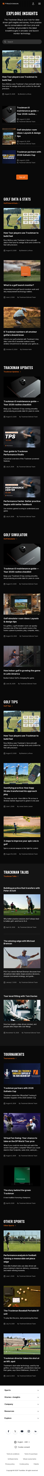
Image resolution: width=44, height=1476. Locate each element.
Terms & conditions (13, 1454)
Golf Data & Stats (11, 203)
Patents (36, 1464)
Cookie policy (24, 1464)
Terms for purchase (30, 1454)
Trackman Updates (11, 372)
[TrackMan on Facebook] (8, 1431)
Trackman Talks (10, 876)
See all (22, 177)
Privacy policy (10, 1464)
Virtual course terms (29, 1459)
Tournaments (9, 1058)
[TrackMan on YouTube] (22, 1431)
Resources (9, 1411)
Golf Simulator (9, 539)
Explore (8, 1418)
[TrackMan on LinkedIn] (35, 1431)
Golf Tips (7, 706)
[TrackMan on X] (15, 1431)
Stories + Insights (12, 1397)
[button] (39, 3)
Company (9, 1404)
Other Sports (9, 1225)
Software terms (13, 1459)
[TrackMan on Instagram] (28, 1431)
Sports (8, 1390)
